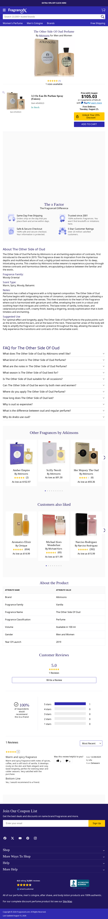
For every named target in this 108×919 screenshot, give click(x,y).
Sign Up (97, 823)
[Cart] (103, 10)
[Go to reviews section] (52, 80)
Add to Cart (89, 124)
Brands (51, 23)
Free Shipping (98, 23)
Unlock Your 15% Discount (91, 116)
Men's (35, 23)
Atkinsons (44, 35)
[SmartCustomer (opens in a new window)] (25, 889)
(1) (59, 80)
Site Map (67, 901)
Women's (13, 23)
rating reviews (28, 881)
